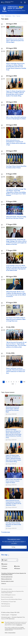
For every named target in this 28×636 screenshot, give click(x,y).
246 (13, 384)
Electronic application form (6, 576)
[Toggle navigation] (2, 2)
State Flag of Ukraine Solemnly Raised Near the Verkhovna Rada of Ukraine (13, 524)
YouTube (17, 566)
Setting (13, 547)
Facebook (5, 564)
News (14, 16)
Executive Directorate (5, 606)
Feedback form (19, 624)
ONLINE (21, 6)
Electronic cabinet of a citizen (7, 581)
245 (24, 381)
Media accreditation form (6, 579)
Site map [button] (4, 555)
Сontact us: (3, 583)
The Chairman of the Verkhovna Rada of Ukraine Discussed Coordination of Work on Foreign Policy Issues (15, 319)
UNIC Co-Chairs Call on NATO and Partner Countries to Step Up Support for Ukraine (14, 481)
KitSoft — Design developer (10, 632)
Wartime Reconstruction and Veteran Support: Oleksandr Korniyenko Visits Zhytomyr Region (15, 41)
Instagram (5, 568)
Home (2, 16)
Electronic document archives (7, 597)
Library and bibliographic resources (8, 594)
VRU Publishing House (5, 603)
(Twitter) (4, 566)
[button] (9, 560)
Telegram (17, 568)
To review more (5, 532)
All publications (8, 16)
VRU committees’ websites (6, 589)
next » (15, 384)
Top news (18, 16)
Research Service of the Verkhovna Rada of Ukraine (11, 599)
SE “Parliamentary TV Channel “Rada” (8, 601)
